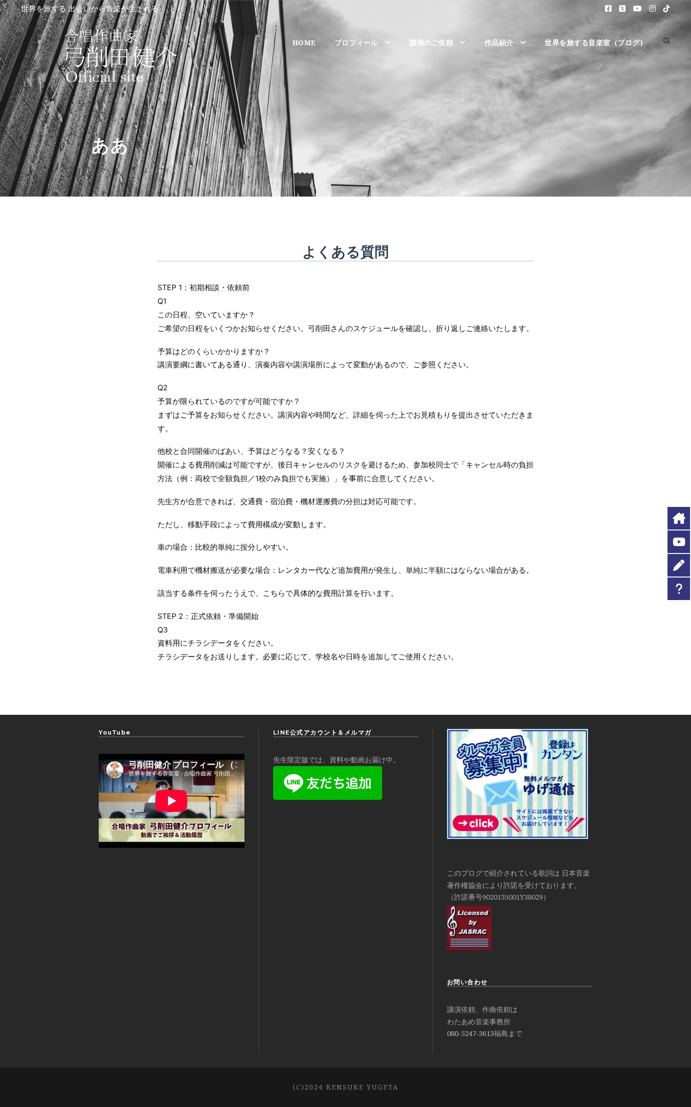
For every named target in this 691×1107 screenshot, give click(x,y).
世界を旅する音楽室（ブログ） (596, 42)
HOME (304, 42)
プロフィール (356, 42)
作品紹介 (499, 42)
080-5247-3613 (470, 1033)
